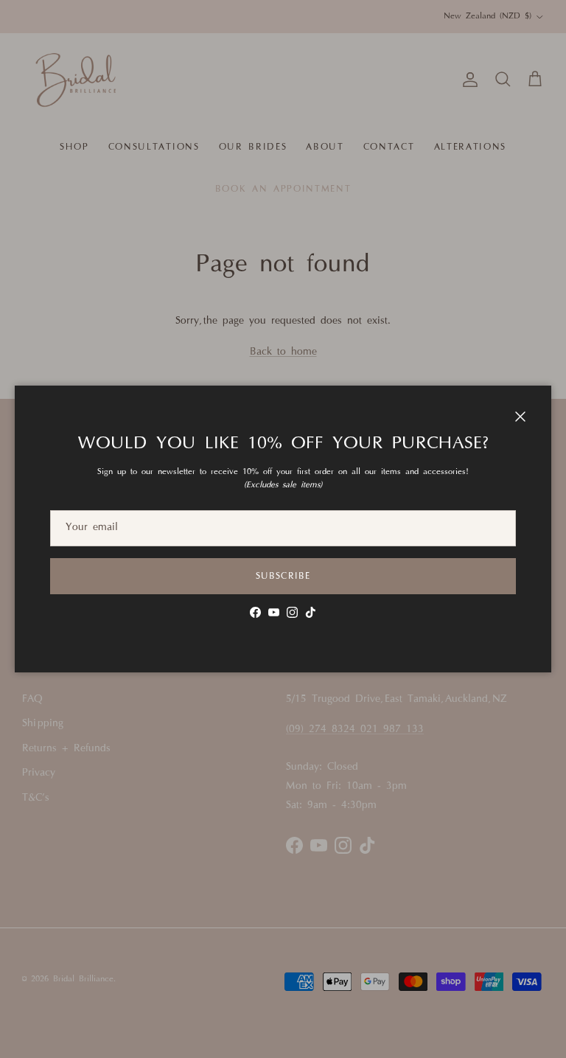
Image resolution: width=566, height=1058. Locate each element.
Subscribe (283, 576)
